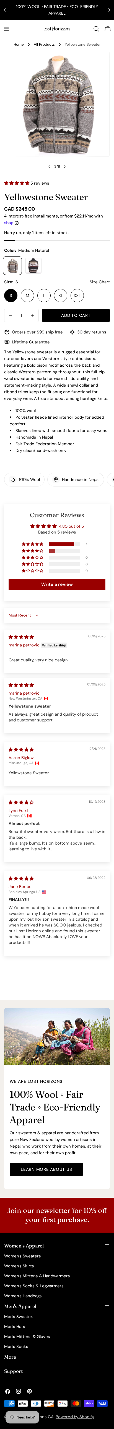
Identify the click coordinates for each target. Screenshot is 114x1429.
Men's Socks (16, 1346)
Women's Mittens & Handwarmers (37, 1276)
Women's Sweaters (22, 1256)
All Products (44, 44)
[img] (21, 637)
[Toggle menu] (6, 28)
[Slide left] (49, 166)
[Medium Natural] (12, 265)
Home (19, 44)
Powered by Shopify (75, 1417)
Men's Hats (14, 1326)
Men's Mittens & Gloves (27, 1336)
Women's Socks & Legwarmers (34, 1286)
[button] (17, 183)
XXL (77, 295)
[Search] (96, 28)
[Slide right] (64, 166)
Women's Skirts (19, 1266)
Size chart (100, 282)
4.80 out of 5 (71, 526)
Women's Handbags (23, 1296)
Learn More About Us (46, 1169)
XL (60, 295)
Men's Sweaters (19, 1316)
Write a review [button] (57, 584)
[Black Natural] (33, 265)
